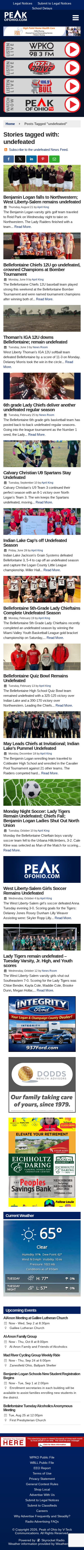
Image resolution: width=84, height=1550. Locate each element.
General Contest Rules (42, 1484)
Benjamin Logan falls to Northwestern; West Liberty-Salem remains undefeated (42, 199)
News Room (40, 347)
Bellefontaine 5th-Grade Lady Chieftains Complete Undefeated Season (41, 610)
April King (43, 207)
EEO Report (42, 1468)
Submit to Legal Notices (54, 3)
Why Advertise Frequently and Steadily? (42, 1516)
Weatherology (65, 1544)
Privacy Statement (42, 1478)
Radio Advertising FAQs (42, 1521)
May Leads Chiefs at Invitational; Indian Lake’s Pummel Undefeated (41, 746)
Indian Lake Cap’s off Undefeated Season (35, 543)
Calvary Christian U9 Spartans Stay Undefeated (37, 475)
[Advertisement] (42, 31)
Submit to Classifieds (42, 1505)
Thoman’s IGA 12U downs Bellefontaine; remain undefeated (35, 339)
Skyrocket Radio (53, 1540)
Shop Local (42, 1489)
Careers (42, 1511)
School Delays (42, 8)
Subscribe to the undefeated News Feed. (38, 149)
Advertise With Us (42, 1495)
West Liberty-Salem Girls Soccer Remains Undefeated (34, 891)
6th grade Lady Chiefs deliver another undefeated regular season (39, 407)
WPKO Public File (42, 1457)
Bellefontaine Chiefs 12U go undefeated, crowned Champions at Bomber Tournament (41, 269)
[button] (76, 17)
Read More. (23, 227)
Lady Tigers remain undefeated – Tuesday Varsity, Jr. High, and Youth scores (37, 961)
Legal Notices (22, 3)
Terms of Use (42, 1473)
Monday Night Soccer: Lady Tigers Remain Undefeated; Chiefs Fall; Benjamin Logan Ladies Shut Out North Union (41, 818)
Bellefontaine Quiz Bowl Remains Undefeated (35, 678)
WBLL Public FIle (42, 1462)
